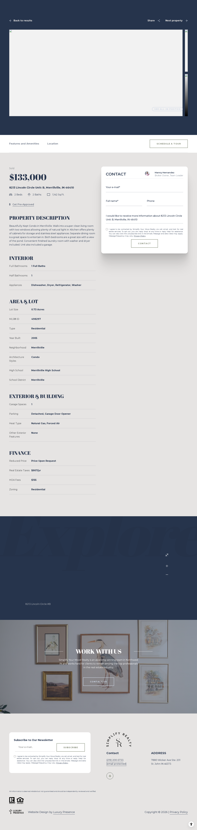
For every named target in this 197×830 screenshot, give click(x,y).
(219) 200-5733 (114, 760)
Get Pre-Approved (23, 204)
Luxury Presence (64, 812)
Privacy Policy (140, 236)
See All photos (167, 109)
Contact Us (98, 681)
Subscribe (70, 747)
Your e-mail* (113, 187)
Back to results (23, 20)
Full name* (112, 201)
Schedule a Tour (169, 143)
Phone (150, 201)
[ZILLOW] (109, 775)
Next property (174, 20)
